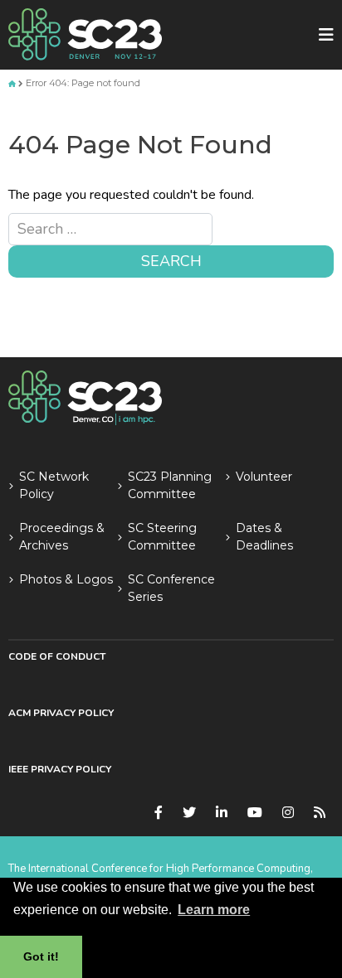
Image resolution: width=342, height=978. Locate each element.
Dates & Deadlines (264, 536)
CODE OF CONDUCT (56, 656)
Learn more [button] (214, 910)
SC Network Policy (54, 485)
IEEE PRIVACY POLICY (59, 769)
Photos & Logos (66, 579)
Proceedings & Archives (62, 536)
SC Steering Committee (162, 536)
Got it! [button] (41, 956)
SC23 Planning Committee (170, 485)
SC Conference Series (171, 588)
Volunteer (264, 476)
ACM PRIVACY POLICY (61, 712)
